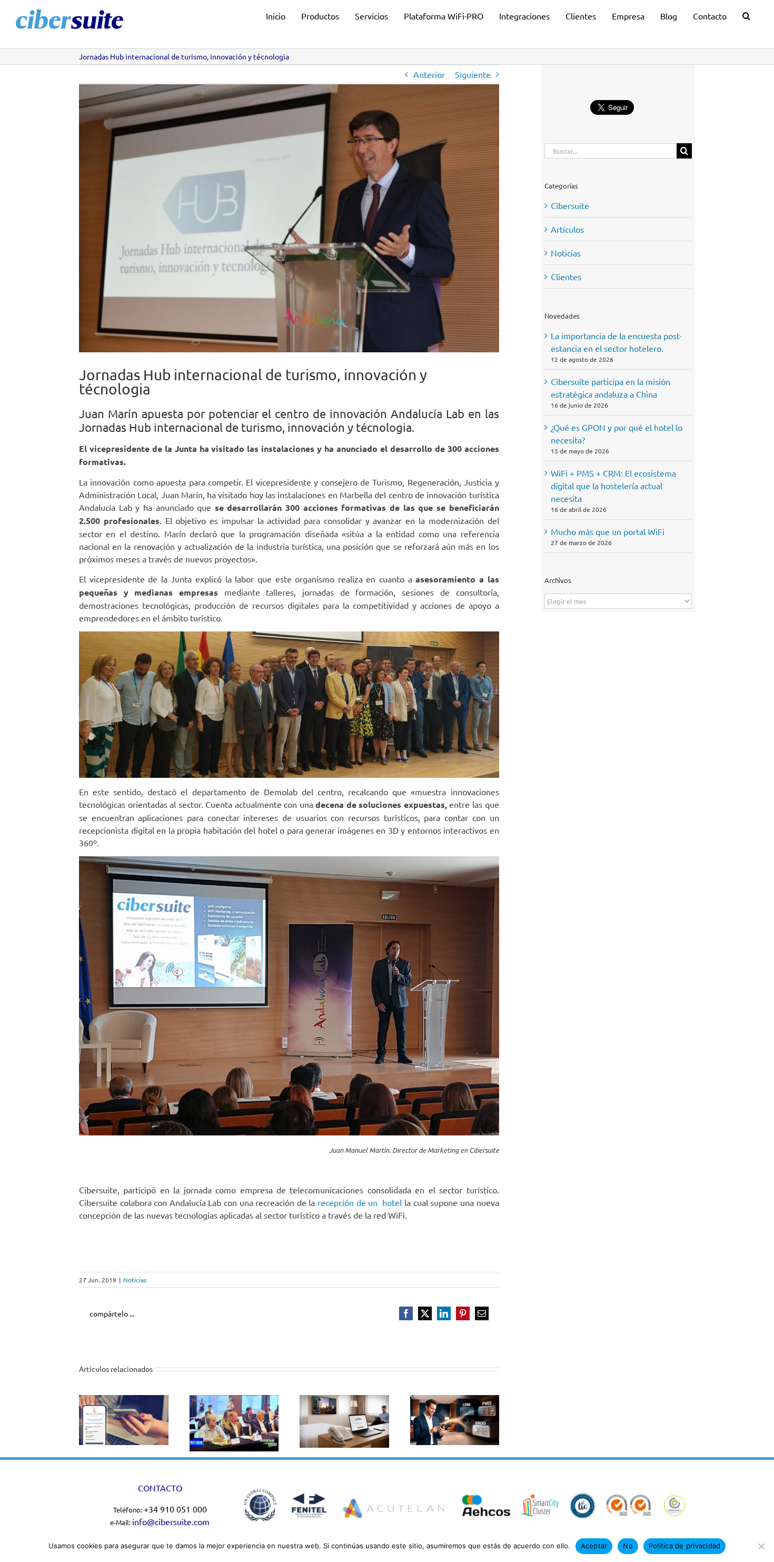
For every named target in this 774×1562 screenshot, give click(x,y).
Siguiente (473, 74)
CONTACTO (160, 1487)
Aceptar (594, 1545)
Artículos (567, 229)
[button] (746, 14)
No (628, 1545)
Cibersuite (570, 205)
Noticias (134, 1280)
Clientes (566, 276)
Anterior (429, 74)
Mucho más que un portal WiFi (607, 531)
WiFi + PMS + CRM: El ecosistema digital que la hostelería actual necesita (613, 485)
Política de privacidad (685, 1545)
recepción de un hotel (359, 1202)
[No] (761, 1546)
